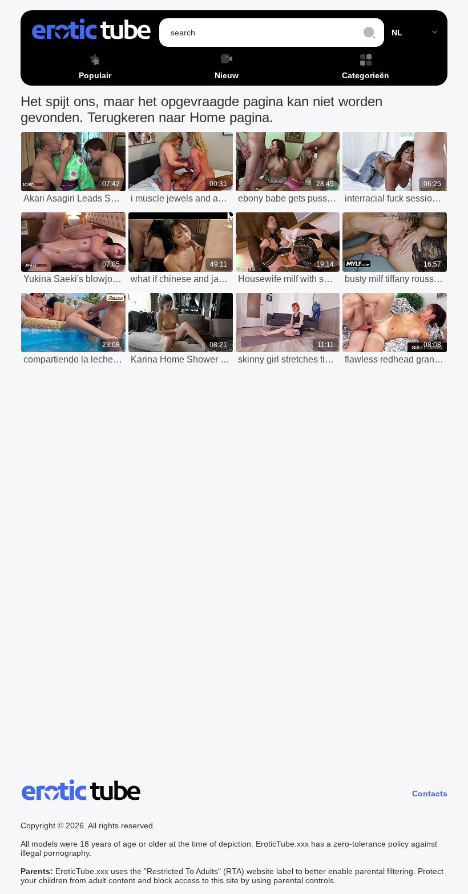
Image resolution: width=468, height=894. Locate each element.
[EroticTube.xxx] (91, 32)
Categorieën (365, 75)
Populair (95, 75)
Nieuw (227, 75)
